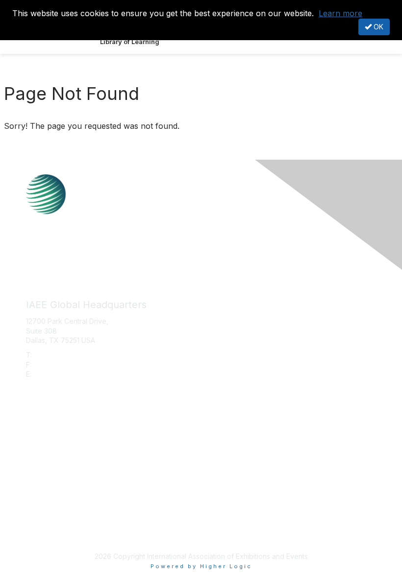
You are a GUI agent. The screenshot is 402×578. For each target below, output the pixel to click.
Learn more (340, 13)
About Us (40, 522)
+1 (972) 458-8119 (62, 365)
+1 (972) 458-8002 (65, 355)
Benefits (39, 448)
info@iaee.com (57, 374)
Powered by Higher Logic (201, 566)
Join (33, 438)
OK (377, 27)
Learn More (44, 458)
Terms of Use (48, 532)
